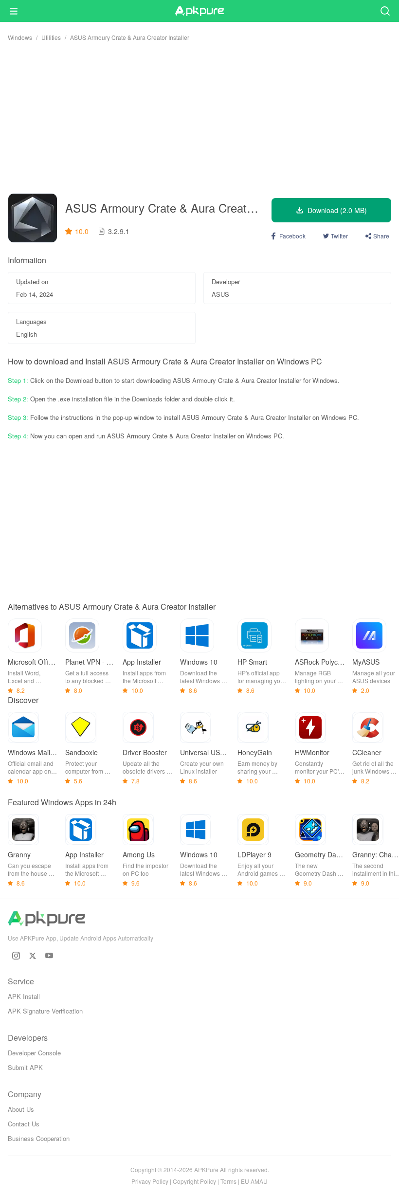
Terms (228, 1181)
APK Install (24, 996)
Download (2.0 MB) (337, 210)
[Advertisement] (199, 117)
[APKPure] (199, 11)
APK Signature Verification (45, 1010)
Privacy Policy (149, 1181)
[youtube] (49, 955)
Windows (20, 37)
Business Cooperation (39, 1138)
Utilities (51, 37)
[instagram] (16, 955)
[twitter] (32, 955)
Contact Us (23, 1123)
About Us (21, 1109)
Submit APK (25, 1067)
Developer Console (34, 1052)
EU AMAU (254, 1181)
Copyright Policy (194, 1181)
